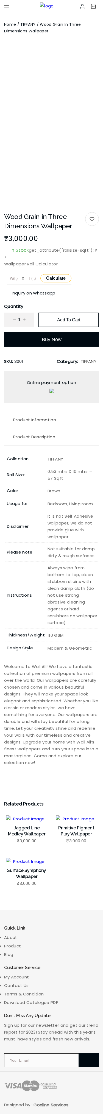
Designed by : (36, 1105)
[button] (92, 219)
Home (10, 24)
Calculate (56, 278)
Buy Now (52, 339)
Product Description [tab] (34, 437)
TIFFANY (27, 24)
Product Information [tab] (34, 420)
